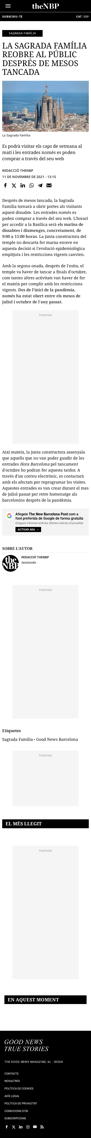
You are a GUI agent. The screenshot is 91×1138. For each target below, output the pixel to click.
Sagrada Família (22, 33)
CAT (79, 16)
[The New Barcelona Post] (26, 1046)
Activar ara (26, 529)
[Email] (49, 185)
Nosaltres (12, 1081)
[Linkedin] (23, 185)
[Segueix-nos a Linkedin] (21, 1127)
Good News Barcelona (57, 739)
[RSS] (42, 1127)
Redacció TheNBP (17, 170)
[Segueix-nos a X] (13, 1127)
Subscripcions (15, 1118)
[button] (8, 6)
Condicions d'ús (16, 1111)
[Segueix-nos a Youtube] (35, 1127)
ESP (86, 16)
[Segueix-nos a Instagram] (28, 1127)
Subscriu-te (12, 16)
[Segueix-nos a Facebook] (6, 1127)
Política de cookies (18, 1088)
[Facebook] (5, 185)
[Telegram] (40, 185)
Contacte (11, 1073)
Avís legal (11, 1096)
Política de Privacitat (20, 1103)
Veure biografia (28, 562)
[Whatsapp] (31, 185)
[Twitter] (14, 185)
